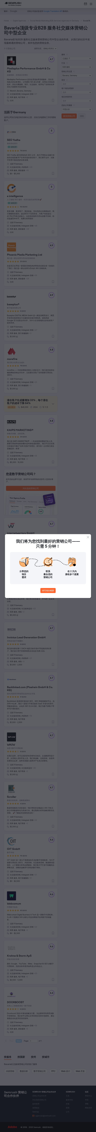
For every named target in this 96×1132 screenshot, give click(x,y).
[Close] (88, 537)
